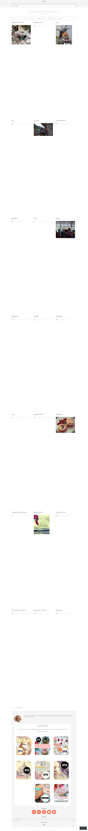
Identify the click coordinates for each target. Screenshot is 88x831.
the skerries (57, 218)
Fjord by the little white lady (38, 512)
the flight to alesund (15, 316)
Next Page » (20, 707)
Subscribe (83, 828)
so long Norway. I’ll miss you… (39, 22)
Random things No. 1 (59, 316)
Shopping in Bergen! (59, 610)
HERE (44, 824)
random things (36, 316)
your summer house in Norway (61, 512)
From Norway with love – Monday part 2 (40, 610)
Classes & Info (42, 726)
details (13, 120)
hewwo (57, 22)
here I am (35, 218)
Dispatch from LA (44, 12)
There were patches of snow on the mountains (19, 512)
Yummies (13, 414)
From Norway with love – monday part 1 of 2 (19, 610)
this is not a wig (36, 120)
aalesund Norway (14, 218)
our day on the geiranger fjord (61, 120)
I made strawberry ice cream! (38, 414)
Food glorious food (59, 414)
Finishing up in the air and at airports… (18, 22)
